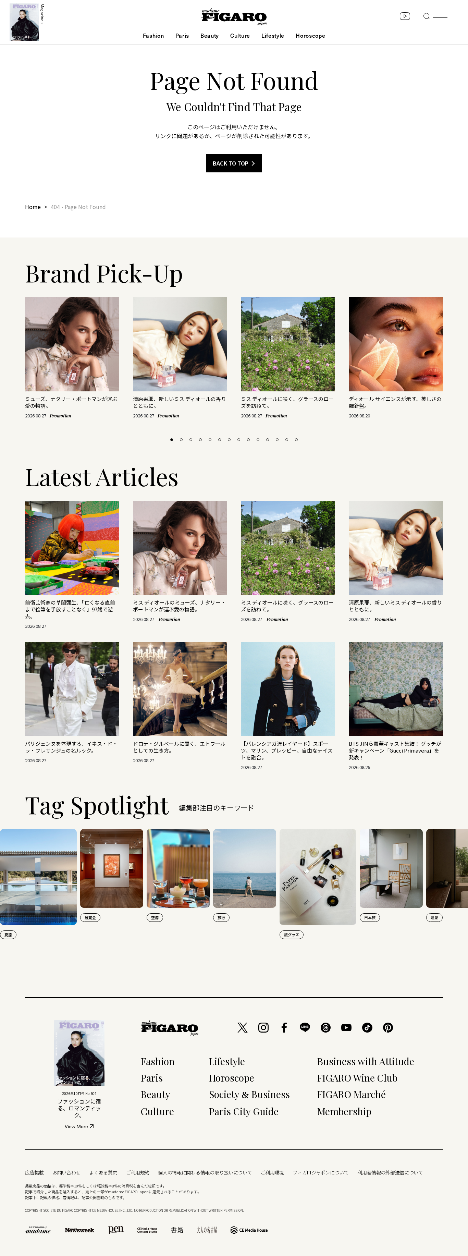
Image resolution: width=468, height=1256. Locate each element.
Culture (240, 35)
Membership (344, 1111)
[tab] (171, 439)
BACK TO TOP (230, 163)
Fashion (153, 35)
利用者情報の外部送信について (390, 1172)
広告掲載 (34, 1172)
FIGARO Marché (351, 1094)
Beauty (209, 35)
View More (76, 1127)
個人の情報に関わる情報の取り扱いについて (205, 1172)
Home (33, 207)
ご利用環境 (272, 1172)
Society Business (249, 1094)
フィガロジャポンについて (321, 1172)
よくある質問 (103, 1172)
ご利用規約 (138, 1172)
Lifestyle (272, 35)
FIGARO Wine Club (357, 1077)
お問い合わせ (66, 1172)
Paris (182, 35)
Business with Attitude (365, 1061)
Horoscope (310, 35)
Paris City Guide (244, 1111)
